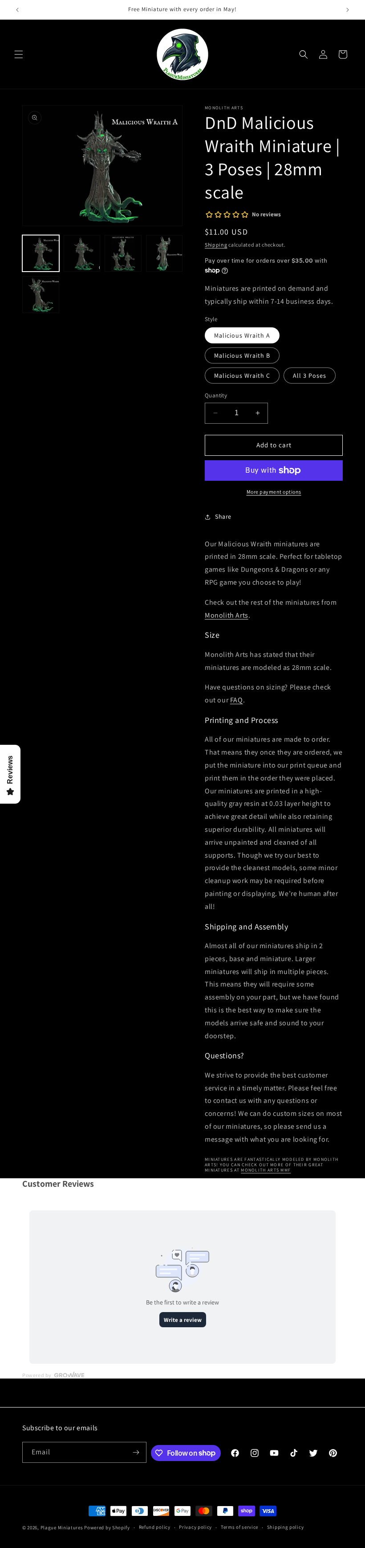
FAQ (236, 700)
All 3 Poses (309, 376)
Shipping (216, 244)
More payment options (274, 491)
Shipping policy (285, 1527)
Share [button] (223, 516)
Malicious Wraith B (242, 355)
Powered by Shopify (107, 1527)
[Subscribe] (136, 1452)
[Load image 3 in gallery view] (123, 253)
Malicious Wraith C (242, 376)
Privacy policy (195, 1527)
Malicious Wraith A (242, 335)
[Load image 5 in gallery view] (40, 294)
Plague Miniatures (62, 1527)
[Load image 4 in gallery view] (164, 253)
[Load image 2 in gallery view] (82, 253)
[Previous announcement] (17, 10)
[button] (18, 54)
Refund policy (154, 1527)
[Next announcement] (347, 10)
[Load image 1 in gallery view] (40, 253)
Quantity (216, 395)
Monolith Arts (226, 615)
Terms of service (239, 1527)
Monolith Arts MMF (266, 1170)
